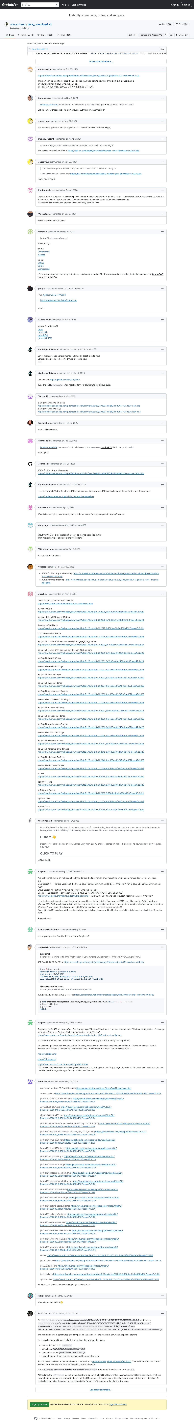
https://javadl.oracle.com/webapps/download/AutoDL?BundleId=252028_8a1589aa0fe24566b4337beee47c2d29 (91, 636)
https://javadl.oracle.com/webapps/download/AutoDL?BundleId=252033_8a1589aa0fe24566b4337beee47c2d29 (91, 677)
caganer (42, 871)
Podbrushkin (44, 190)
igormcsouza (44, 98)
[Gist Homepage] (10, 4)
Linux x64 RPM (45, 338)
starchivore (44, 594)
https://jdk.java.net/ (47, 1059)
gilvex (41, 1296)
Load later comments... (101, 1389)
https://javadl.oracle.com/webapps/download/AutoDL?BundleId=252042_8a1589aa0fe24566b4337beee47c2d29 (91, 752)
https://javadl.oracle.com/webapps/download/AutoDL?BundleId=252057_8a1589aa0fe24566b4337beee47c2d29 (91, 793)
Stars (46, 35)
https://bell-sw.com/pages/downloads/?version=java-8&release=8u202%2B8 (103, 150)
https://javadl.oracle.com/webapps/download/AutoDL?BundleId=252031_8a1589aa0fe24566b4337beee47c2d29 (91, 661)
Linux (40, 329)
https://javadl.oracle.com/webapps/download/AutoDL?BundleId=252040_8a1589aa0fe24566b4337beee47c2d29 (91, 735)
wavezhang (18, 24)
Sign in (175, 4)
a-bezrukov (44, 319)
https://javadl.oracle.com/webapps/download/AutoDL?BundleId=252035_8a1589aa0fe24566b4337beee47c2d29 (91, 694)
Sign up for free (39, 1404)
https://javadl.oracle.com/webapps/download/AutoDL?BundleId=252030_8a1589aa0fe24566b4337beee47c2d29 (91, 653)
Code (11, 35)
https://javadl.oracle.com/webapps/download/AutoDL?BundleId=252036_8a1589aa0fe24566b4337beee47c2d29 (91, 702)
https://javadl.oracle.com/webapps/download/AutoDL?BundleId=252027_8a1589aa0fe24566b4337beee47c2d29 (91, 628)
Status (83, 1418)
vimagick (42, 567)
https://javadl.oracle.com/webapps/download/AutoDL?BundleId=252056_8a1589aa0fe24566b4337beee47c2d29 (91, 785)
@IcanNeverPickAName (51, 986)
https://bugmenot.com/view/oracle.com (58, 300)
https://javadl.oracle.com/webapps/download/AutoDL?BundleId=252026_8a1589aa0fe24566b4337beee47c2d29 (91, 620)
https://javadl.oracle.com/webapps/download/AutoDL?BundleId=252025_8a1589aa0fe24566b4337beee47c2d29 (91, 611)
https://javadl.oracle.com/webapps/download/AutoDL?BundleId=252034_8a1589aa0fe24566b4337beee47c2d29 (91, 686)
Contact (109, 1418)
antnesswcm (44, 69)
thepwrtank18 (45, 821)
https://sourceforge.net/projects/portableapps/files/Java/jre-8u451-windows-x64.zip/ (104, 962)
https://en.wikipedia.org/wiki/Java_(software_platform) (63, 896)
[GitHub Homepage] (35, 1418)
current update (99, 1361)
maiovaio (42, 231)
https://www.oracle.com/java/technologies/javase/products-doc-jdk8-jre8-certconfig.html (79, 1035)
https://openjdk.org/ (47, 1054)
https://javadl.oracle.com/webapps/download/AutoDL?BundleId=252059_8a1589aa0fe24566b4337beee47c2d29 (91, 809)
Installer (41, 254)
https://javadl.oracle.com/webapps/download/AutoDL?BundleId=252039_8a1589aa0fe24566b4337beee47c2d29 (91, 727)
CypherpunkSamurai (48, 349)
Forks (65, 35)
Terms (59, 1418)
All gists (65, 5)
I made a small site (48, 104)
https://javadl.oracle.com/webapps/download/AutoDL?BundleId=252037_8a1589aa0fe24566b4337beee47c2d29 (91, 710)
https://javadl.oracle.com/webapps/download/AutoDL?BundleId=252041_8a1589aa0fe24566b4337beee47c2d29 (91, 743)
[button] (165, 35)
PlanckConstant (46, 139)
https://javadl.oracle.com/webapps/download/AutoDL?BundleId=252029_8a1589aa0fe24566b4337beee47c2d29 (91, 644)
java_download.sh (40, 24)
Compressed (44, 251)
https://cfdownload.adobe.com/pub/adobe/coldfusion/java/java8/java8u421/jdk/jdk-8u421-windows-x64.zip (88, 75)
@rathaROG (106, 104)
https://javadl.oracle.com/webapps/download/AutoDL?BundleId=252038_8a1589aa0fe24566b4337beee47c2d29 (91, 719)
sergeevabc (44, 947)
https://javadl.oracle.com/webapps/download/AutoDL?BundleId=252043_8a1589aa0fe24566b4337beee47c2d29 (91, 760)
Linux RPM (43, 335)
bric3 (40, 1313)
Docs (102, 1418)
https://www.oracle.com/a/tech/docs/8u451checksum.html (65, 603)
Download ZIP (182, 35)
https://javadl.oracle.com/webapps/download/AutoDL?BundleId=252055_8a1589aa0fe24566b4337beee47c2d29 (91, 776)
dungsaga (43, 525)
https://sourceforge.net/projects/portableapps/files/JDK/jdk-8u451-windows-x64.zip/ (114, 994)
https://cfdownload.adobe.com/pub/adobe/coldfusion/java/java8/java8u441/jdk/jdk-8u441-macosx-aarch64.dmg (91, 473)
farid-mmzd (44, 1081)
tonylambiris (44, 423)
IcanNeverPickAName (48, 929)
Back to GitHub (79, 5)
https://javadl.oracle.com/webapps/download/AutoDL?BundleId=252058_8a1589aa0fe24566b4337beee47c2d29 (91, 801)
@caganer (45, 954)
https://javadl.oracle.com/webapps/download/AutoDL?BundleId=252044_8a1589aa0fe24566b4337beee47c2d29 (91, 768)
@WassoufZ (51, 429)
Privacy (67, 1418)
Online (41, 266)
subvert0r (43, 507)
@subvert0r (43, 535)
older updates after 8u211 (119, 1361)
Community (93, 1418)
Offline (41, 263)
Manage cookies (121, 1418)
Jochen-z (43, 463)
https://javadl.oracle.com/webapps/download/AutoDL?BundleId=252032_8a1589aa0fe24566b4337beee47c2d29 (91, 669)
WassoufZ (43, 396)
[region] (97, 53)
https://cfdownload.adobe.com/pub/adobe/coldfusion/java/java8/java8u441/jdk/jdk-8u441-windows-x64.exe (89, 406)
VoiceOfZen (44, 214)
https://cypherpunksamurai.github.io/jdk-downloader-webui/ (66, 496)
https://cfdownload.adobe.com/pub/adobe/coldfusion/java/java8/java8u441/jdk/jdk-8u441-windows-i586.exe (89, 411)
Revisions (27, 35)
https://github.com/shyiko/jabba (65, 379)
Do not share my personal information (145, 1418)
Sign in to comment (118, 1404)
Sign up (186, 4)
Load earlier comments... (101, 61)
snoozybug (43, 121)
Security (75, 1418)
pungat (41, 288)
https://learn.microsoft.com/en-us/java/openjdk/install (63, 1064)
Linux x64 (42, 332)
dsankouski (44, 440)
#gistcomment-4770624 (54, 295)
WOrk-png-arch (46, 549)
